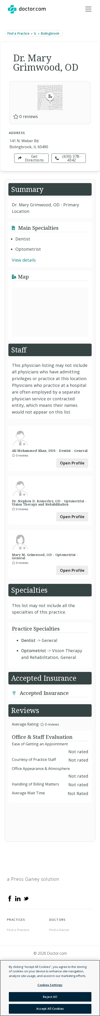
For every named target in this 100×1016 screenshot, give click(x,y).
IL (35, 33)
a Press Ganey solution (33, 879)
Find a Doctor (59, 930)
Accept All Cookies (50, 1008)
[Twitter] (26, 898)
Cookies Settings (49, 985)
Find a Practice (18, 33)
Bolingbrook (50, 33)
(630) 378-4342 (71, 158)
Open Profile (72, 463)
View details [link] (24, 260)
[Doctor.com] (27, 9)
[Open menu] (88, 9)
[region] (50, 988)
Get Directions (34, 158)
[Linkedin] (18, 898)
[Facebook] (10, 898)
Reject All (50, 997)
